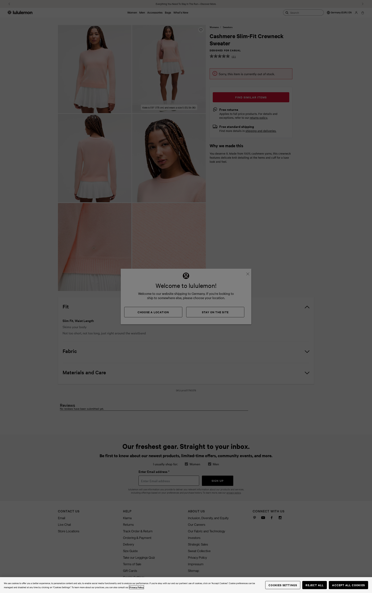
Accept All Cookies (348, 585)
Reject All (315, 585)
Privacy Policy (136, 587)
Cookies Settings (283, 585)
